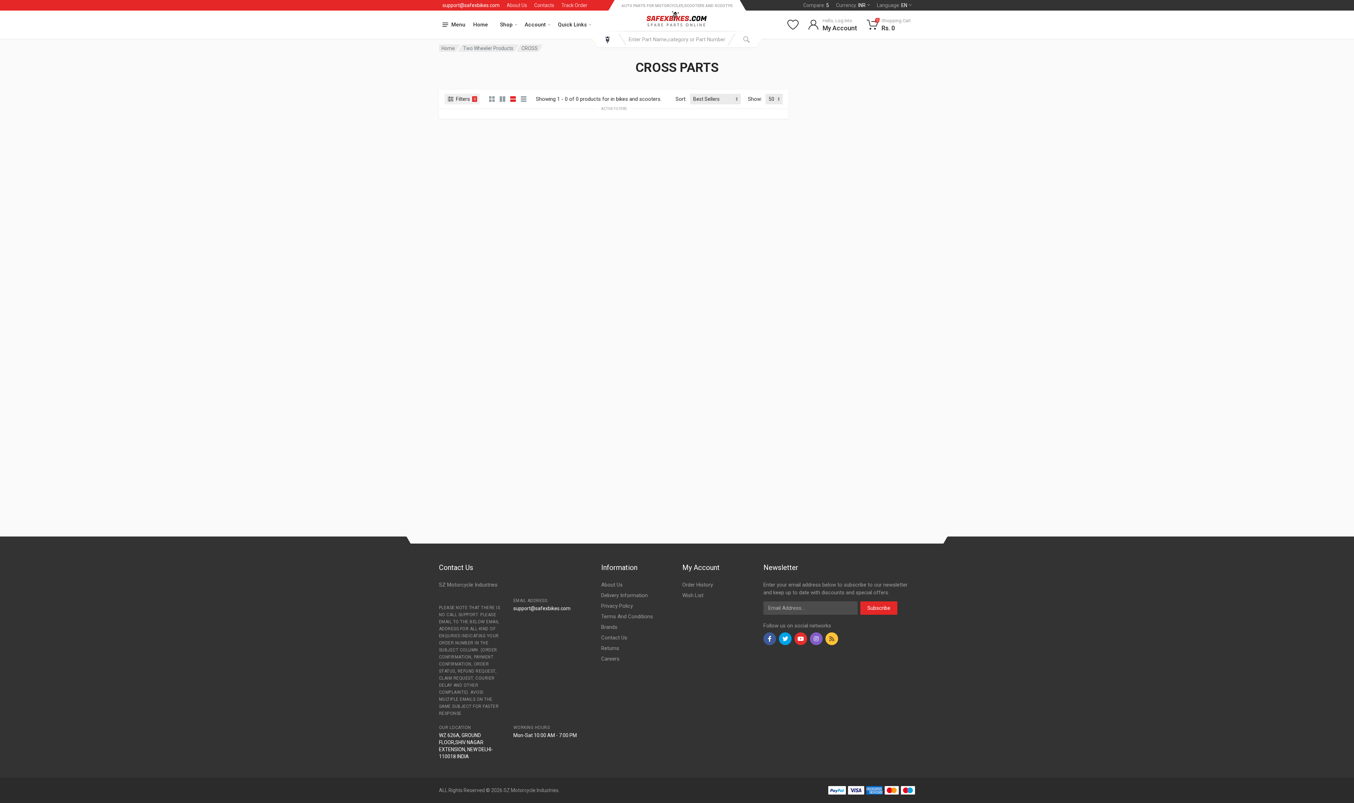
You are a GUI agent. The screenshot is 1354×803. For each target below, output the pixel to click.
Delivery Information (624, 595)
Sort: (681, 99)
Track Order (574, 5)
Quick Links (572, 25)
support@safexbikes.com (471, 5)
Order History (697, 585)
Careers (610, 659)
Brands (609, 627)
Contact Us (614, 638)
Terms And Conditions (627, 616)
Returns (610, 648)
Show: (755, 99)
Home (480, 25)
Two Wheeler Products (488, 48)
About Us (517, 5)
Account (535, 25)
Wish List (692, 595)
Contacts (544, 5)
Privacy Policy (617, 606)
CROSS (530, 48)
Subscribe (878, 608)
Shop (506, 25)
